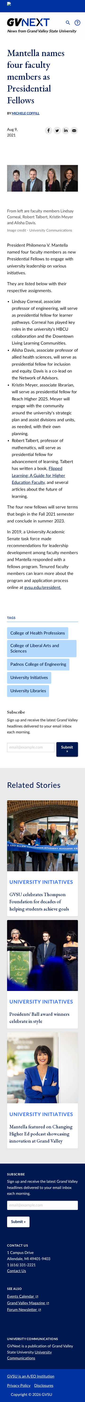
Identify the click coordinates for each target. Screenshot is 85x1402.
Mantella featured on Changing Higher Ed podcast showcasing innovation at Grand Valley (40, 1134)
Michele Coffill (25, 113)
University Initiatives (29, 677)
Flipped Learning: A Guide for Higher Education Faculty (38, 475)
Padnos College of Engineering (38, 664)
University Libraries (28, 691)
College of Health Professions (37, 633)
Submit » (67, 749)
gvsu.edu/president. (42, 587)
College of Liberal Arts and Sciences (34, 648)
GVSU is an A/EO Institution (30, 1376)
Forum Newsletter (22, 1310)
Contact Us (16, 1271)
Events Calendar (21, 1296)
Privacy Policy (18, 1386)
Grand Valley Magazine (26, 1303)
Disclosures (43, 1386)
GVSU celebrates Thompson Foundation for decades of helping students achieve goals (39, 901)
